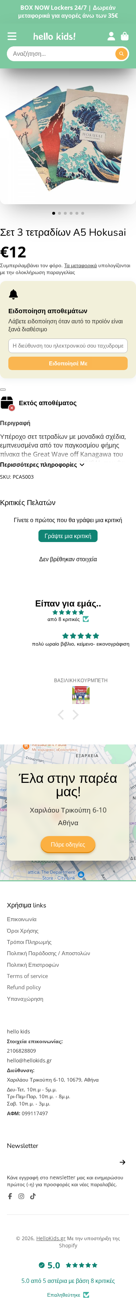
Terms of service (27, 976)
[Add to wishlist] (3, 390)
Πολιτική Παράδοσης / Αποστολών (48, 953)
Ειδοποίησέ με (68, 363)
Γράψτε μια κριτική (68, 536)
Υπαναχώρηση (25, 999)
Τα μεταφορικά (80, 265)
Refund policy (24, 987)
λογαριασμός (111, 36)
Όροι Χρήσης (22, 931)
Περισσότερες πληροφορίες (38, 464)
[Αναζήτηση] (121, 54)
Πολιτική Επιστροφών (33, 965)
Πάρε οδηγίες (68, 845)
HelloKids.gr (51, 1238)
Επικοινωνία (22, 919)
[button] (62, 715)
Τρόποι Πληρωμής (29, 942)
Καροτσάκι (124, 36)
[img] (68, 612)
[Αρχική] (54, 36)
